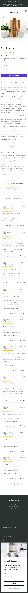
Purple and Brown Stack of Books (18, 278)
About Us (5, 540)
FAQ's (4, 531)
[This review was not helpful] (23, 226)
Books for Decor (14, 335)
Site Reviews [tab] (6, 199)
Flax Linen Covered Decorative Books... (16, 364)
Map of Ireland (14, 446)
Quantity (3, 62)
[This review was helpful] (20, 226)
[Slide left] (10, 43)
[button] (2, 11)
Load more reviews (14, 484)
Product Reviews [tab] (16, 199)
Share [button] (4, 174)
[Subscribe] (23, 513)
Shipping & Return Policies (9, 527)
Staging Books (14, 473)
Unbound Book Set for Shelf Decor (16, 250)
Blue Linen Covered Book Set (17, 221)
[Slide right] (17, 43)
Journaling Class (14, 308)
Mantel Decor (14, 421)
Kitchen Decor (14, 396)
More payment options (14, 79)
